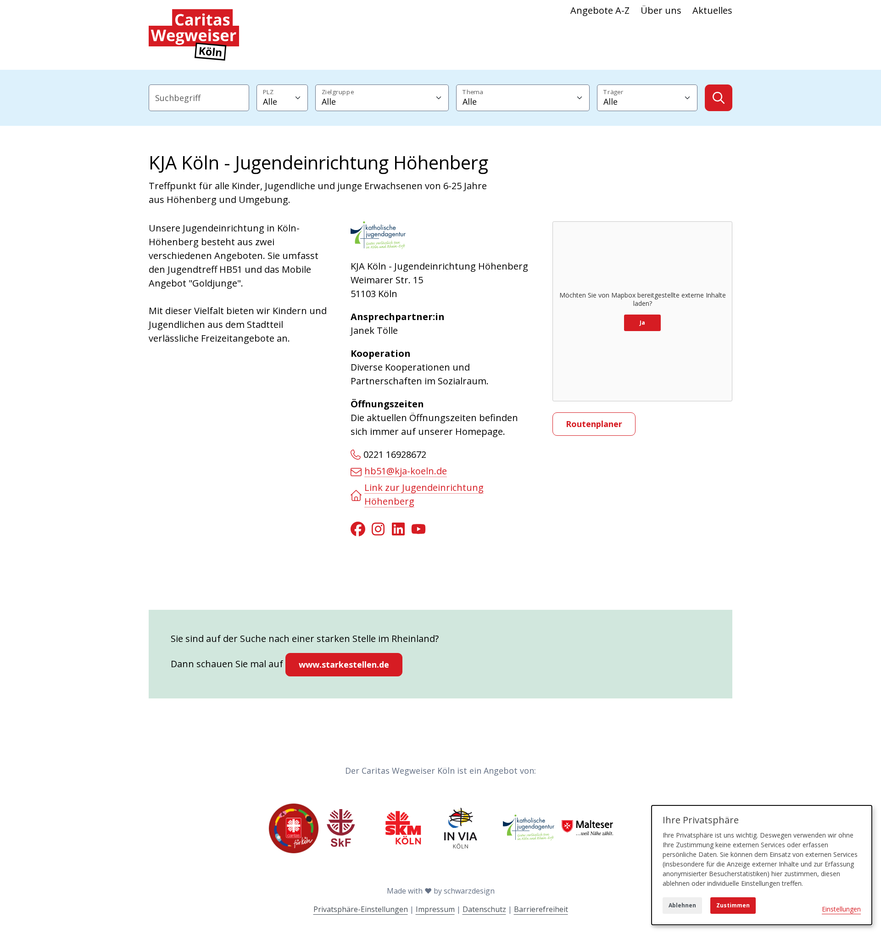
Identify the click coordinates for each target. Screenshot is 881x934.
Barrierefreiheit (541, 909)
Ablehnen (682, 905)
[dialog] (762, 865)
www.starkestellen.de (344, 664)
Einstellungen (841, 909)
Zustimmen (733, 905)
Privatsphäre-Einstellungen (360, 909)
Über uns (661, 10)
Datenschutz (484, 909)
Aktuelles (712, 10)
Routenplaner (594, 423)
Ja (642, 322)
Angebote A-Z (600, 10)
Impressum (435, 909)
